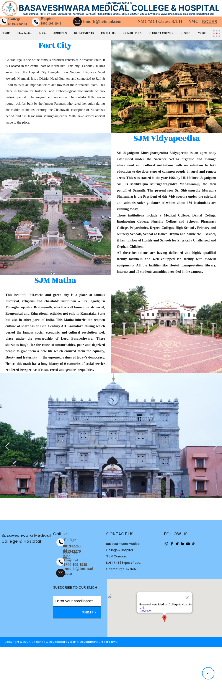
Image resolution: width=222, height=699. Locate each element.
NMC (193, 21)
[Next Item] (214, 446)
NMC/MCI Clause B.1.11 (160, 21)
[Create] (36, 22)
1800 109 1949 (51, 23)
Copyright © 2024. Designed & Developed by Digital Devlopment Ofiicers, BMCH (62, 642)
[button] (62, 31)
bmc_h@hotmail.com (102, 21)
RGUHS (209, 21)
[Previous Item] (7, 446)
